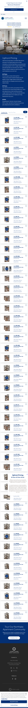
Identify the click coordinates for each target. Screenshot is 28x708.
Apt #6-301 (14, 427)
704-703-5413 (14, 660)
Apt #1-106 (14, 120)
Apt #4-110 (14, 288)
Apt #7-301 (14, 467)
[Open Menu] (26, 18)
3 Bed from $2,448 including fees (14, 25)
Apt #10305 (14, 595)
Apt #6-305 (14, 437)
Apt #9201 (14, 546)
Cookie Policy (4, 698)
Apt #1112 (14, 150)
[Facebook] (12, 679)
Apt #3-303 (14, 259)
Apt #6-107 (14, 397)
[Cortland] (14, 689)
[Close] (26, 693)
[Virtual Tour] (6, 120)
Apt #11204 (14, 605)
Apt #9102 (14, 536)
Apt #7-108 (14, 457)
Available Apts (4, 112)
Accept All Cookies (14, 701)
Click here (17, 6)
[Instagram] (15, 679)
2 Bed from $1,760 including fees (14, 24)
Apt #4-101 (14, 278)
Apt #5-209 (14, 328)
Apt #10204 (14, 576)
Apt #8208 (14, 496)
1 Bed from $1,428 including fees (14, 22)
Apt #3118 (14, 268)
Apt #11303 (14, 615)
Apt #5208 (14, 387)
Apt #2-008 (14, 179)
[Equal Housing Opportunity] (11, 668)
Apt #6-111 (14, 407)
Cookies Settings (14, 705)
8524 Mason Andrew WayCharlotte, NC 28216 (14, 663)
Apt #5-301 (14, 338)
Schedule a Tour (14, 9)
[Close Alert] (26, 1)
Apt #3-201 (14, 249)
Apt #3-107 (14, 229)
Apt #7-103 (14, 447)
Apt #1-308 (14, 140)
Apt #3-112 (14, 239)
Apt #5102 (14, 368)
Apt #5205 (14, 377)
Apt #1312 (14, 169)
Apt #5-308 (14, 348)
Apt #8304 (14, 506)
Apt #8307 (14, 526)
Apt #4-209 (14, 298)
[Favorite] (26, 117)
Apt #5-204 (14, 318)
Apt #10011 (14, 556)
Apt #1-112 (14, 130)
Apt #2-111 (14, 219)
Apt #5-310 (14, 358)
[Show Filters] (25, 112)
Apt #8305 (14, 516)
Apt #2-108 (14, 199)
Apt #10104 (14, 566)
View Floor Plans (11, 112)
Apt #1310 (14, 159)
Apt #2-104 (14, 189)
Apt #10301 (14, 586)
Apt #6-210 (14, 417)
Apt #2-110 (14, 209)
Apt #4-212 (14, 308)
